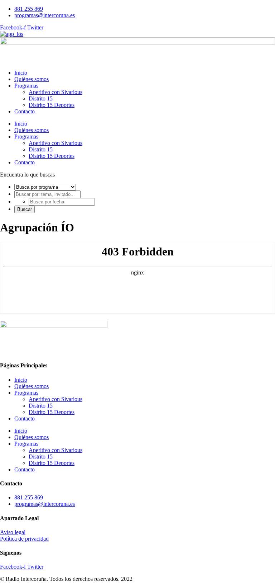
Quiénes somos (31, 79)
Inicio (20, 73)
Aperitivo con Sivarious (55, 92)
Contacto (24, 111)
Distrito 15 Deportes (51, 105)
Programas (26, 86)
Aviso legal (12, 532)
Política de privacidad (24, 539)
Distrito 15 (41, 98)
